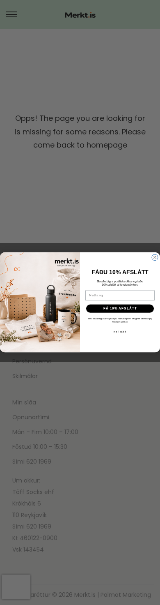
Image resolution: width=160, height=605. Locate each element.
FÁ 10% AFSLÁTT (120, 308)
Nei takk (120, 331)
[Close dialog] (155, 257)
